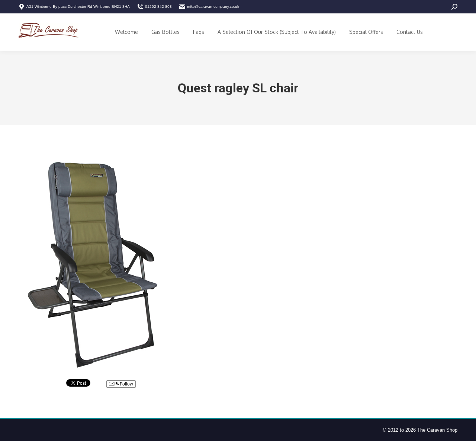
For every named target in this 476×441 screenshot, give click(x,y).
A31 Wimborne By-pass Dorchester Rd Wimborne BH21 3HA (78, 6)
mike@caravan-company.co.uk (213, 6)
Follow (126, 384)
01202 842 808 (158, 6)
